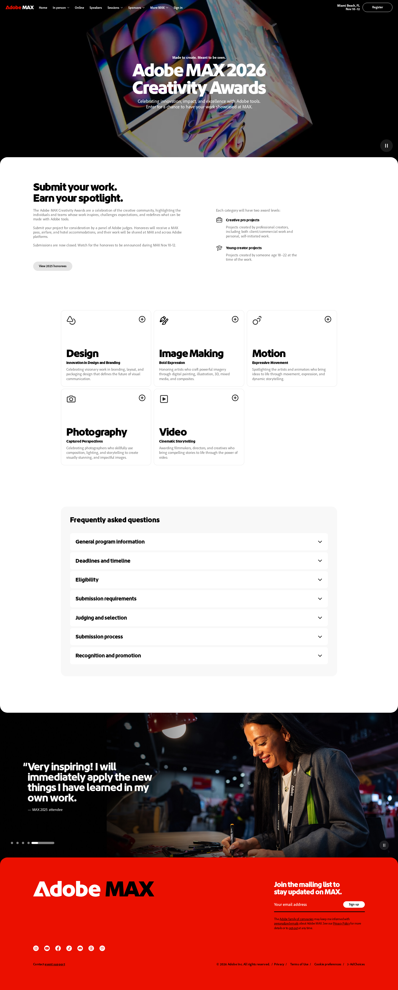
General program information (110, 541)
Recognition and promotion (108, 655)
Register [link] (377, 7)
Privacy (279, 964)
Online (79, 7)
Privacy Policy (341, 923)
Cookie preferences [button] (328, 964)
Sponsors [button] (134, 7)
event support (55, 964)
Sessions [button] (113, 7)
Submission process (99, 636)
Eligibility (87, 579)
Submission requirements (106, 598)
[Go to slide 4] (46, 843)
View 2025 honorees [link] (53, 266)
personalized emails (286, 923)
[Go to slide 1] (20, 843)
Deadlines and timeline (103, 561)
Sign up (354, 904)
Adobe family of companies (296, 919)
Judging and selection (101, 618)
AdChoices (356, 964)
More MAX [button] (157, 7)
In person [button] (59, 7)
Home (43, 7)
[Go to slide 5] (51, 843)
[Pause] (386, 145)
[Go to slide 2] (35, 843)
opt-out (293, 928)
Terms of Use (299, 964)
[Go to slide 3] (40, 843)
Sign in (177, 7)
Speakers (96, 7)
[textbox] (308, 905)
